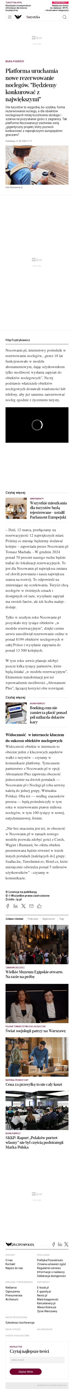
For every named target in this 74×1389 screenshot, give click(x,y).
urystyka (33, 17)
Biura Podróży (15, 61)
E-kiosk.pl (43, 1287)
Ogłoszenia (13, 1291)
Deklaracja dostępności (51, 1276)
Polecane (33, 919)
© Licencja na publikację (21, 892)
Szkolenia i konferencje (20, 1322)
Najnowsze (48, 919)
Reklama (11, 1287)
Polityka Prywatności (50, 1260)
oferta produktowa (17, 1335)
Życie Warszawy (47, 1311)
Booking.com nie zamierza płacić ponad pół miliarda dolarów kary (48, 715)
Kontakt (10, 1264)
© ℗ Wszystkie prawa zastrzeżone (28, 895)
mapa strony (13, 1329)
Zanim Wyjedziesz (15, 968)
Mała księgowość (47, 1299)
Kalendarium (44, 1329)
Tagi (61, 919)
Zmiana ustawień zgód (51, 1264)
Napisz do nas (14, 1268)
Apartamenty (37, 499)
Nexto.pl (42, 1295)
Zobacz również (14, 919)
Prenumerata (14, 1295)
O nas (9, 1260)
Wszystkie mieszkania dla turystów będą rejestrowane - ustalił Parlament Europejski (48, 510)
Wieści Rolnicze (46, 1307)
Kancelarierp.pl (46, 1303)
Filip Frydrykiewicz (18, 340)
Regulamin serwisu (49, 1268)
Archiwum (12, 1299)
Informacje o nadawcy (51, 1272)
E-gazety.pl (44, 1291)
